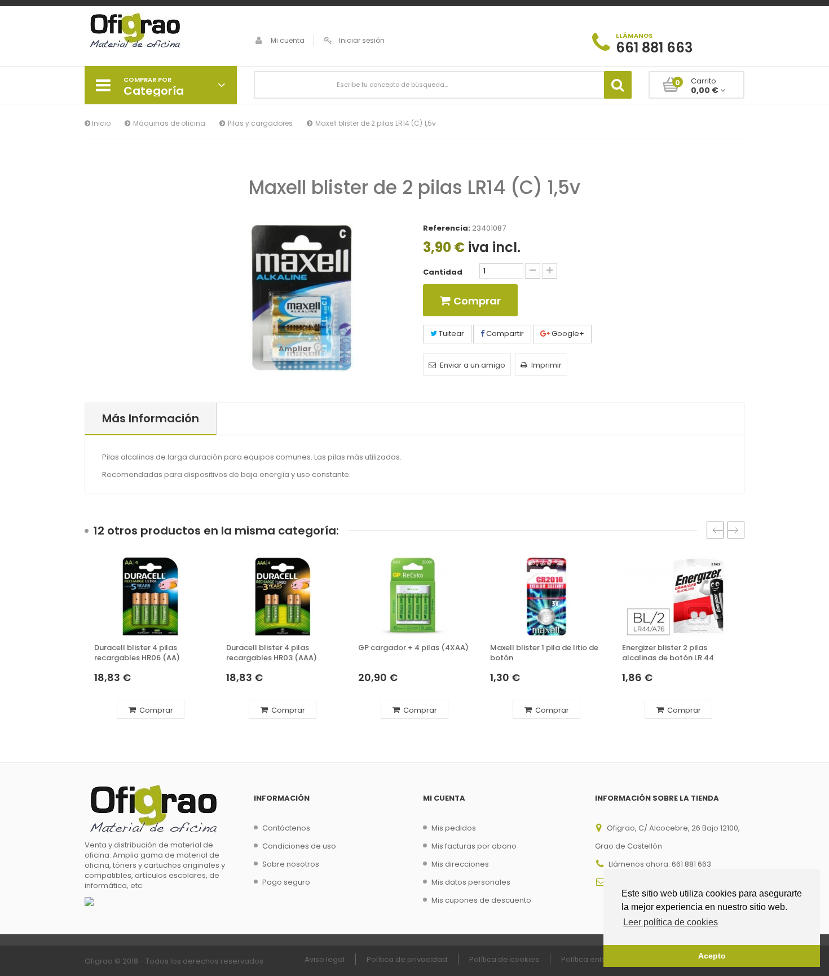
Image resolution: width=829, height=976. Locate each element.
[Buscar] (618, 85)
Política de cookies (504, 959)
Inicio (100, 123)
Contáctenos (286, 828)
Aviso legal (325, 959)
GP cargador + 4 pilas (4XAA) (413, 648)
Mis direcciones (460, 864)
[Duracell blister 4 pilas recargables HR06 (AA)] (150, 597)
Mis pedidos (453, 828)
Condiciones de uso (299, 846)
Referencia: (446, 228)
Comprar (155, 710)
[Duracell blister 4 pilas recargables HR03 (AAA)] (282, 597)
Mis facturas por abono (474, 846)
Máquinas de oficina (169, 123)
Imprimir (546, 365)
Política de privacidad (407, 959)
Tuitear (450, 333)
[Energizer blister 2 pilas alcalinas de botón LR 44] (678, 597)
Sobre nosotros (290, 864)
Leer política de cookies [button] (670, 922)
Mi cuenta (288, 40)
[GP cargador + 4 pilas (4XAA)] (414, 597)
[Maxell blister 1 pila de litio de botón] (546, 597)
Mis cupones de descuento (481, 900)
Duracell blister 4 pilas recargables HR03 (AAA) (271, 653)
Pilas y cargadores (260, 123)
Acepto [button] (712, 955)
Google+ (567, 333)
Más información (150, 418)
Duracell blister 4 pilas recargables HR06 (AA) (137, 653)
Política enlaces (590, 959)
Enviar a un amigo (472, 365)
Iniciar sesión (362, 40)
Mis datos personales (470, 882)
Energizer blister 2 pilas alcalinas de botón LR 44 (668, 653)
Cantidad (442, 272)
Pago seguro (286, 882)
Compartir (504, 333)
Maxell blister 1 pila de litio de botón (544, 653)
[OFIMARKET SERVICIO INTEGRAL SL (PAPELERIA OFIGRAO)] (161, 31)
